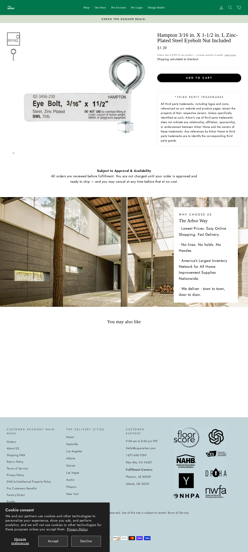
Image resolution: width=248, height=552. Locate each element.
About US (13, 448)
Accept (53, 541)
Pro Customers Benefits (22, 488)
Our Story (100, 7)
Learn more (230, 55)
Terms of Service (17, 468)
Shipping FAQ (16, 455)
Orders (11, 442)
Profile (11, 502)
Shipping (163, 59)
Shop (86, 7)
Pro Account (118, 7)
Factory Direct (16, 495)
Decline (86, 541)
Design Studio (156, 7)
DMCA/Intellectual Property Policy (29, 482)
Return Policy (15, 462)
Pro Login (137, 7)
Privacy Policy (77, 529)
